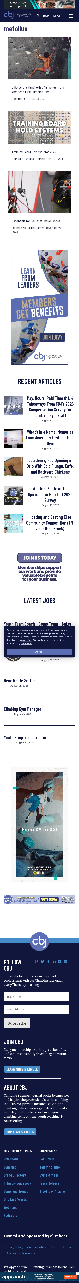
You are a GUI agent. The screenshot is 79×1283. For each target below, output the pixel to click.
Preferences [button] (26, 643)
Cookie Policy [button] (26, 640)
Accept (39, 652)
